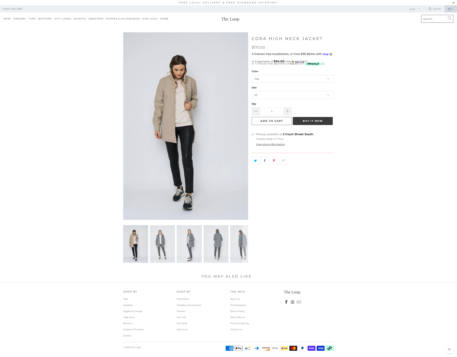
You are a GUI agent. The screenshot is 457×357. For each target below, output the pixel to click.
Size (254, 87)
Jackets (80, 18)
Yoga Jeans (129, 317)
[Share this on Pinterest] (274, 161)
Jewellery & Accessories (189, 305)
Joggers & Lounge (132, 311)
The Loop (136, 347)
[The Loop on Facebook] (286, 302)
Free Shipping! (238, 305)
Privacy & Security (239, 323)
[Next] (245, 126)
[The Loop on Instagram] (292, 302)
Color (255, 71)
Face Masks (183, 299)
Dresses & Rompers (133, 329)
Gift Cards (62, 18)
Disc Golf (150, 18)
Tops (32, 18)
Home (164, 18)
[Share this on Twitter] (255, 161)
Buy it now (313, 121)
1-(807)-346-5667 (12, 9)
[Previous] (126, 126)
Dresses (20, 18)
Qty (254, 103)
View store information (270, 144)
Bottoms (45, 18)
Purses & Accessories (123, 18)
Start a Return (237, 317)
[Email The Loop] (299, 302)
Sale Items (182, 329)
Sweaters (96, 18)
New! (7, 18)
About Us (235, 299)
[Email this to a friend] (283, 161)
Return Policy (237, 311)
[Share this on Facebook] (265, 161)
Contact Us (236, 329)
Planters (181, 311)
